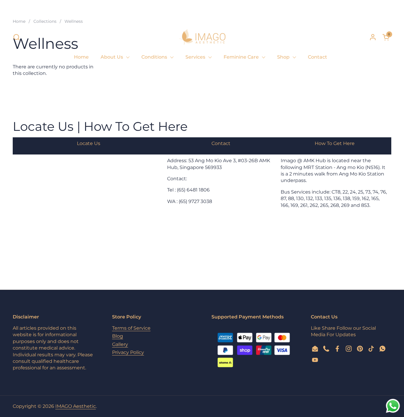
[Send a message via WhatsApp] (393, 406)
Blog (117, 336)
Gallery (120, 344)
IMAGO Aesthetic (75, 406)
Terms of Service (131, 328)
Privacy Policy (128, 352)
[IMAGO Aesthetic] (202, 37)
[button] (16, 37)
